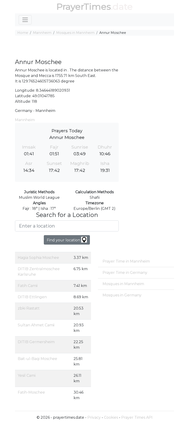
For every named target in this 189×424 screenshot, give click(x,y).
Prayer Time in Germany (125, 272)
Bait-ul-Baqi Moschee (37, 359)
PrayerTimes (83, 6)
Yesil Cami (26, 375)
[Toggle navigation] (25, 19)
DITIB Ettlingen (32, 297)
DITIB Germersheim (36, 342)
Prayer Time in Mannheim (126, 261)
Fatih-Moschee (31, 392)
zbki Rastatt (29, 308)
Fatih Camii (28, 286)
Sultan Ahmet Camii (36, 325)
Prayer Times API (137, 417)
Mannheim (42, 33)
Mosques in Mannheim (75, 33)
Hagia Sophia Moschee (38, 257)
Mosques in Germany (122, 295)
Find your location (64, 240)
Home (22, 33)
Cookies (111, 417)
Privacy (94, 417)
